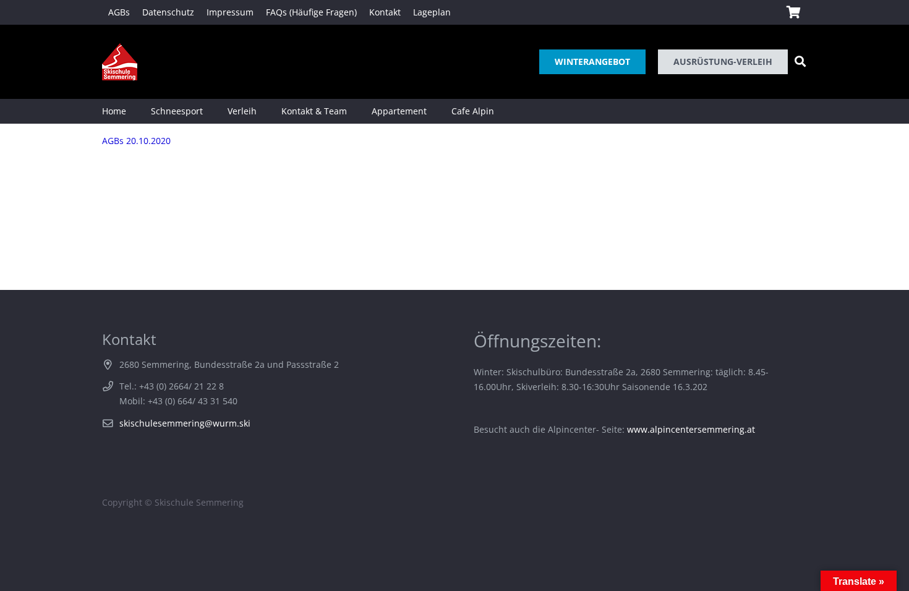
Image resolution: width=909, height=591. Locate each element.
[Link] (119, 61)
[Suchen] (800, 61)
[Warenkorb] (793, 12)
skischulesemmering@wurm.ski (184, 423)
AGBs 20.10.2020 (136, 141)
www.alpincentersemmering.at (691, 429)
